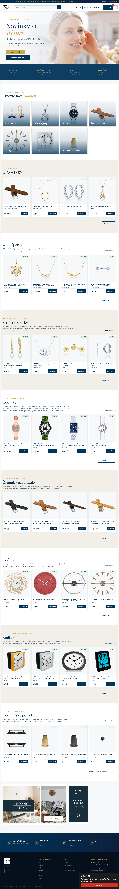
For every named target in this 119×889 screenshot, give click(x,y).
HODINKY (40, 868)
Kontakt (104, 1)
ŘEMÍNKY (40, 870)
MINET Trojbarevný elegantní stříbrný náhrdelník (101, 207)
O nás (66, 862)
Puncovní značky (95, 868)
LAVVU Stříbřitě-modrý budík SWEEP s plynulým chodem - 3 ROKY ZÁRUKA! (43, 677)
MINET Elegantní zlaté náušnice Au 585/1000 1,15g (42, 207)
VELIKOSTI (24, 213)
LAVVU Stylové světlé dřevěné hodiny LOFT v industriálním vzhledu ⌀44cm (74, 599)
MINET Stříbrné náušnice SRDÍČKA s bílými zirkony (103, 364)
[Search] (59, 7)
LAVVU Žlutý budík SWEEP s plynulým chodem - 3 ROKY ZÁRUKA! (15, 677)
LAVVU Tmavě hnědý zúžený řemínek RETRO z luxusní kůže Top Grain (72, 522)
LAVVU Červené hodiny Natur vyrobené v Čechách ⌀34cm (44, 599)
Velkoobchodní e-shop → (91, 7)
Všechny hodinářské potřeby (105, 721)
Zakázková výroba (69, 868)
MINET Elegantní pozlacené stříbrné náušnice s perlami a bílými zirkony (14, 364)
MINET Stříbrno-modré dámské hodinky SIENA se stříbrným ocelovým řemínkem (73, 444)
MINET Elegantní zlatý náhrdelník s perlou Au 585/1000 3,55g (73, 285)
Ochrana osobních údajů (71, 873)
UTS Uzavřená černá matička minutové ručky (101, 755)
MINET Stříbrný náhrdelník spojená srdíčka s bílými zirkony (44, 364)
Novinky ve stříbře (15, 52)
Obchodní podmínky (70, 870)
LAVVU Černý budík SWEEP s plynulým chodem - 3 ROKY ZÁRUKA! (73, 677)
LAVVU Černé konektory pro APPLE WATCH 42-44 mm (16, 755)
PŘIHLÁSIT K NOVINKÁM (12, 871)
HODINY (40, 873)
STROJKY (40, 878)
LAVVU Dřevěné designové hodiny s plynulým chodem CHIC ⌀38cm (14, 599)
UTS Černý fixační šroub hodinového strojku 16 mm (74, 755)
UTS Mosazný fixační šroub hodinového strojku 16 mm (44, 755)
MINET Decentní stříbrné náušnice (71, 206)
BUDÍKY (40, 875)
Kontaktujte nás (114, 1)
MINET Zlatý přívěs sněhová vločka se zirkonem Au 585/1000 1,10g (14, 285)
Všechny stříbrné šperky (18, 57)
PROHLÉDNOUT (110, 251)
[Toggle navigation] (116, 7)
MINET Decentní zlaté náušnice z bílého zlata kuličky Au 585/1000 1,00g (101, 285)
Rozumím (99, 885)
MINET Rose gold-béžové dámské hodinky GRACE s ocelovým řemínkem (15, 444)
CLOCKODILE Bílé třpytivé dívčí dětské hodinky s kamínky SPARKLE (101, 444)
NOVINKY (112, 173)
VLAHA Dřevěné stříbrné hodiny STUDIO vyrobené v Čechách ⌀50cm (102, 599)
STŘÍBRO (40, 865)
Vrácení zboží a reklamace (98, 870)
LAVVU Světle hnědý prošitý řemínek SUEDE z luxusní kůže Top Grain (43, 522)
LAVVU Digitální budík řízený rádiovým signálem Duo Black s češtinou (101, 677)
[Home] (7, 7)
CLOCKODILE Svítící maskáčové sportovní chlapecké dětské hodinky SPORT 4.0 (45, 444)
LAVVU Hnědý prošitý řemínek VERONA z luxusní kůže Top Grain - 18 (15, 207)
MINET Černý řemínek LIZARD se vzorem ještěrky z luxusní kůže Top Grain (15, 522)
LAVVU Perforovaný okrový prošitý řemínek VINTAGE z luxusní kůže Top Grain (102, 522)
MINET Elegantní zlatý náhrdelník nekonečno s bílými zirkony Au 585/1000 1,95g (44, 285)
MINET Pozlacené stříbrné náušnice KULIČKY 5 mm (71, 364)
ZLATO (39, 862)
